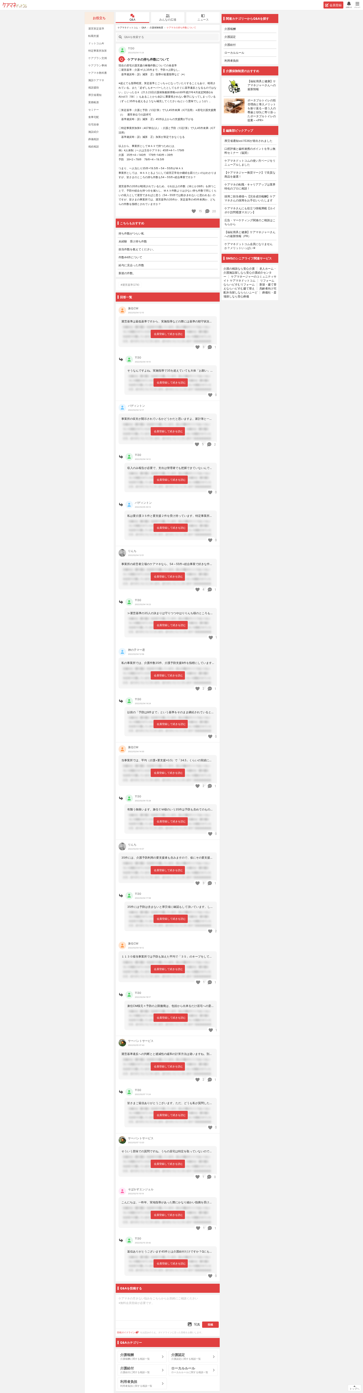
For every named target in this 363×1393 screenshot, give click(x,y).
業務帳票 (93, 102)
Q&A (132, 19)
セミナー (93, 109)
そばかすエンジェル (141, 1189)
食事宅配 (93, 117)
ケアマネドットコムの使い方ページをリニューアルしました (249, 162)
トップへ (354, 1388)
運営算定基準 (96, 28)
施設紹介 (93, 131)
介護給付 (230, 45)
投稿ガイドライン (126, 1332)
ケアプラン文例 (97, 58)
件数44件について (130, 257)
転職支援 (93, 35)
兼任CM (133, 308)
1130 (131, 48)
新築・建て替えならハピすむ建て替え (249, 286)
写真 (197, 1324)
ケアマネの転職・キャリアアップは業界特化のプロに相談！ (249, 186)
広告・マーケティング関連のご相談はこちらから (249, 222)
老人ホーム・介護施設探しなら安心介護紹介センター (249, 272)
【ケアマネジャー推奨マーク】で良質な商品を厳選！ (249, 174)
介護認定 (230, 37)
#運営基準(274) (130, 284)
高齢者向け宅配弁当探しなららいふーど (249, 290)
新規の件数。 (127, 273)
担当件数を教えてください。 (137, 249)
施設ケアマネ (96, 80)
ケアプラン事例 (97, 65)
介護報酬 (230, 29)
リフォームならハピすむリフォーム (248, 282)
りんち (132, 551)
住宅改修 (93, 124)
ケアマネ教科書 (97, 72)
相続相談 (93, 146)
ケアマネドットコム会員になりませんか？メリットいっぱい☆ (248, 246)
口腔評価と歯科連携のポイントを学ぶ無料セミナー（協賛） (249, 150)
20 (213, 211)
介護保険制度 (156, 27)
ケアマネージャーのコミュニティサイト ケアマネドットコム (249, 278)
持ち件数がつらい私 (131, 233)
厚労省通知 (95, 94)
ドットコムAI (96, 43)
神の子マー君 (136, 650)
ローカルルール (234, 52)
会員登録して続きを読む (168, 333)
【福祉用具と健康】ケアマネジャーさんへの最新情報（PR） (249, 234)
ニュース (203, 19)
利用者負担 (231, 60)
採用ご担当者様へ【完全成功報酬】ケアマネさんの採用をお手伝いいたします (249, 198)
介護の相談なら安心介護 (239, 268)
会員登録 (336, 5)
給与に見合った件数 (131, 265)
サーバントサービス (141, 1041)
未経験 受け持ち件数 (133, 241)
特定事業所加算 (97, 50)
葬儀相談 (93, 139)
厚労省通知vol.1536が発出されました (248, 141)
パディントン (136, 405)
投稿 (210, 1324)
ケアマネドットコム (15, 5)
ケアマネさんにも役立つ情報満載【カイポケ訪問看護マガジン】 (249, 210)
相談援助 (93, 87)
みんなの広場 (167, 19)
